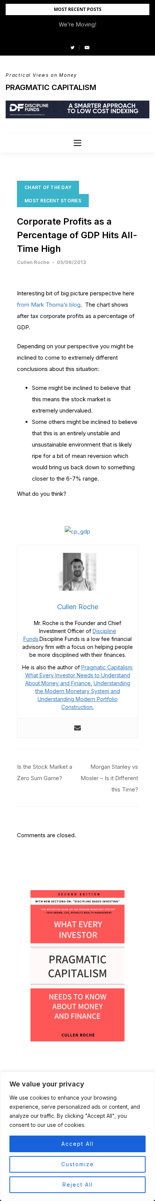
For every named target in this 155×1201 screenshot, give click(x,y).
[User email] (77, 728)
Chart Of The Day (47, 187)
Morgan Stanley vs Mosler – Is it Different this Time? (109, 778)
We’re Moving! (77, 24)
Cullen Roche (33, 262)
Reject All (77, 1184)
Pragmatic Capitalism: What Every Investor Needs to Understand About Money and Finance (79, 675)
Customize (77, 1164)
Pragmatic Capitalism (51, 87)
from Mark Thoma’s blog (49, 304)
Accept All (77, 1143)
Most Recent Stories (52, 200)
